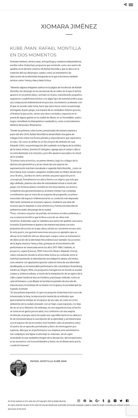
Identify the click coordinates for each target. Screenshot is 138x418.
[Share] (125, 5)
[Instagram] (78, 401)
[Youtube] (109, 401)
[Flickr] (115, 401)
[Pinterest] (84, 401)
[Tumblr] (102, 401)
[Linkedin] (90, 401)
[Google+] (96, 401)
